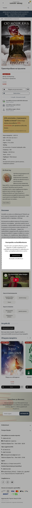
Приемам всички (16, 255)
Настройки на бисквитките (16, 258)
